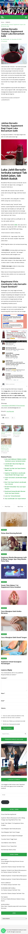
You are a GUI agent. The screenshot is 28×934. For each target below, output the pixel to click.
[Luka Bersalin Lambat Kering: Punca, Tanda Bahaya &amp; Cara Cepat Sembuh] (6, 441)
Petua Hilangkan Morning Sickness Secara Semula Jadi (12, 862)
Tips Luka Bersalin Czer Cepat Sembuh (15, 498)
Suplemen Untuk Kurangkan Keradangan (12, 835)
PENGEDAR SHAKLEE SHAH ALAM (14, 7)
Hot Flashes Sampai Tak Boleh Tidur (15, 867)
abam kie (3, 859)
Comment (4, 678)
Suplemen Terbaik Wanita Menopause (16, 875)
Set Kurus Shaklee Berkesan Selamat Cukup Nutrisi (13, 900)
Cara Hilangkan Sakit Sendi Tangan (14, 637)
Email (3, 701)
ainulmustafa (6, 39)
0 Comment (4, 41)
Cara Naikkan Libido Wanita (8, 842)
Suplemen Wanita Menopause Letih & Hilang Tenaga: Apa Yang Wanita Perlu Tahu (14, 559)
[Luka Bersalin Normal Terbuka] (6, 428)
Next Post (20, 506)
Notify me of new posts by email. (11, 724)
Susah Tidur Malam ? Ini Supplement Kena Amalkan (11, 586)
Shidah (3, 875)
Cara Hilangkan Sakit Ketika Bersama (11, 828)
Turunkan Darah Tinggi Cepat (9, 839)
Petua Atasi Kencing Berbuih (11, 533)
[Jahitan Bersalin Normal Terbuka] (18, 428)
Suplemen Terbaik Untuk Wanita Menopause (13, 870)
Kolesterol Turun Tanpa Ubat (9, 846)
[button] (3, 930)
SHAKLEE (4, 529)
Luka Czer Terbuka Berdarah (12, 496)
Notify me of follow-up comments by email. (14, 721)
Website (3, 708)
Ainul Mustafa (10, 411)
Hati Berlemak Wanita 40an (8, 849)
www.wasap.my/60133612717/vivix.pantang (13, 405)
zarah (2, 867)
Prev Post (7, 506)
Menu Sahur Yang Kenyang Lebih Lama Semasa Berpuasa (13, 907)
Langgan (5, 802)
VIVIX (15, 225)
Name (3, 693)
